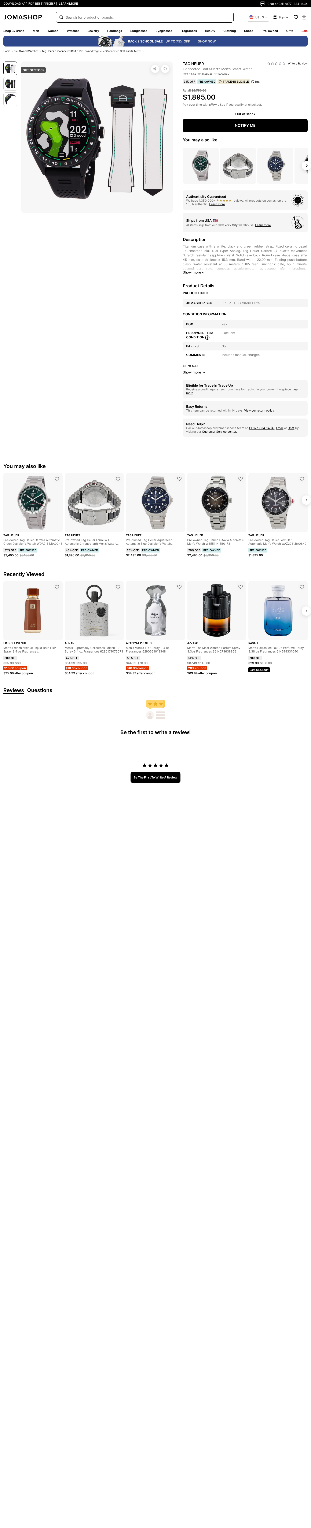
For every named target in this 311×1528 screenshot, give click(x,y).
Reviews (13, 690)
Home (6, 51)
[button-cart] (304, 17)
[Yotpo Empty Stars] (276, 63)
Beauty (210, 31)
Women (52, 31)
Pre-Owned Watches (26, 51)
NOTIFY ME (245, 125)
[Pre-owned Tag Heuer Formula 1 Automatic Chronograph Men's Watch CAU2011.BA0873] (118, 479)
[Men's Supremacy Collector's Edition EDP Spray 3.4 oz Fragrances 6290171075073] (118, 587)
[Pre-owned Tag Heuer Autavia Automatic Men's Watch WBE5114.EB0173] (241, 479)
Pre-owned (270, 31)
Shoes (248, 31)
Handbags (114, 31)
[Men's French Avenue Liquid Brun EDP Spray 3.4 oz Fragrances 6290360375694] (57, 587)
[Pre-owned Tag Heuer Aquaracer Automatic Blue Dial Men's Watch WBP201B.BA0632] (179, 479)
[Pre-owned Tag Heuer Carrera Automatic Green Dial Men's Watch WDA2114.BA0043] (57, 479)
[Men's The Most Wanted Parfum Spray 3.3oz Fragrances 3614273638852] (241, 587)
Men (36, 31)
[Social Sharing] (155, 69)
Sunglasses (138, 31)
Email (279, 428)
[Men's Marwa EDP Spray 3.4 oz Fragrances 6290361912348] (179, 587)
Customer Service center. (219, 431)
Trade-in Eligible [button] (236, 81)
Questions (39, 690)
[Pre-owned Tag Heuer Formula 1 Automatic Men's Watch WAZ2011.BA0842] (302, 479)
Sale (304, 31)
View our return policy (259, 410)
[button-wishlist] (295, 17)
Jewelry (93, 31)
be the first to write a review (155, 777)
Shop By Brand (14, 31)
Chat (291, 428)
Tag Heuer (48, 51)
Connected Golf (66, 51)
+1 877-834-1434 (261, 428)
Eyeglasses (164, 31)
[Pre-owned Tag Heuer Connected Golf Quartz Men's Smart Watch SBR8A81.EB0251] (165, 69)
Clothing (229, 31)
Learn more (217, 204)
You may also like (200, 139)
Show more (192, 272)
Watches (73, 31)
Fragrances (188, 31)
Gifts (289, 31)
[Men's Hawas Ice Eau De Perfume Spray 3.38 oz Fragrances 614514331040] (302, 587)
